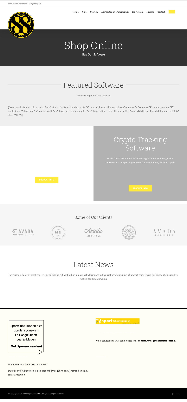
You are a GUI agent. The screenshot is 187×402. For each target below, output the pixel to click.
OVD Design (42, 393)
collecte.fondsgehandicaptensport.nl (157, 340)
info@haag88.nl (35, 3)
